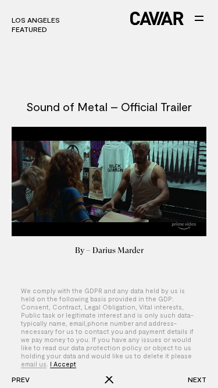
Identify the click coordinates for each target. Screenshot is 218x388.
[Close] (109, 379)
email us (34, 364)
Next (197, 379)
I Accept (63, 364)
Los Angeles (36, 20)
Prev (21, 379)
